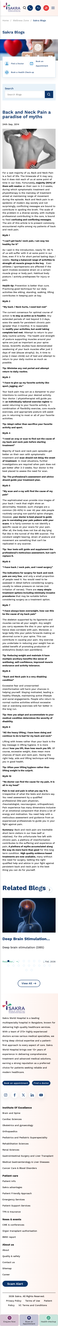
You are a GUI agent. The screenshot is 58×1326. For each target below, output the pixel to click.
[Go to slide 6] (34, 961)
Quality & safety (11, 1256)
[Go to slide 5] (29, 961)
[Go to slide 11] (14, 966)
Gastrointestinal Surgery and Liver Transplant (27, 1156)
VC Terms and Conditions (33, 1305)
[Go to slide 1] (8, 961)
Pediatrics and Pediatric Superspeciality (24, 1137)
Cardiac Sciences (12, 1119)
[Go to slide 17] (44, 966)
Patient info (9, 1181)
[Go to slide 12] (19, 966)
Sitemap (7, 1268)
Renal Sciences (10, 1149)
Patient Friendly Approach (17, 1193)
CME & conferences (13, 1224)
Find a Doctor (17, 63)
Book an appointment (16, 1083)
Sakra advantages (12, 1187)
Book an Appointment (42, 63)
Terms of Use (32, 1300)
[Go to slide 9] (50, 961)
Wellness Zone (21, 20)
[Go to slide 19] (26, 970)
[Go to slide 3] (19, 961)
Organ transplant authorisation (19, 1231)
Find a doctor (41, 1083)
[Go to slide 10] (8, 966)
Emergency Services (13, 1199)
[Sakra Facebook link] (14, 1095)
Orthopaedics (9, 1131)
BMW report (9, 1237)
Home (5, 20)
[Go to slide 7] (39, 961)
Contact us (8, 1262)
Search (9, 88)
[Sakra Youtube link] (41, 1095)
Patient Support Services (16, 1205)
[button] (9, 1320)
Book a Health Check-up (22, 72)
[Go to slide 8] (44, 961)
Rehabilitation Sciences (15, 1143)
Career (6, 1274)
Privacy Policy (13, 1300)
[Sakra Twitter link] (23, 1095)
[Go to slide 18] (50, 966)
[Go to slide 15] (34, 966)
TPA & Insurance (11, 1211)
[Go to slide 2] (14, 961)
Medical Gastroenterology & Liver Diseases (25, 1162)
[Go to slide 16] (39, 966)
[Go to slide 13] (24, 966)
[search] (25, 8)
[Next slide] (49, 890)
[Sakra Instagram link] (5, 1095)
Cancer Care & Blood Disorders (19, 1168)
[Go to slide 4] (24, 961)
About (5, 1250)
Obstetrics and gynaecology (17, 1125)
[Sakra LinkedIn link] (32, 1095)
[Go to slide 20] (32, 970)
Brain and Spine (11, 1113)
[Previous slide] (39, 890)
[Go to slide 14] (29, 966)
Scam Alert (15, 1283)
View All (27, 983)
